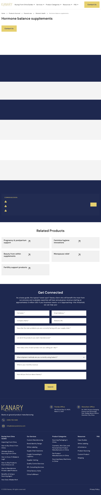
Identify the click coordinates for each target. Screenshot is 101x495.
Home (3, 13)
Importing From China (9, 442)
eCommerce (82, 447)
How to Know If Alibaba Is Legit (10, 458)
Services (39, 5)
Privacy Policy (95, 489)
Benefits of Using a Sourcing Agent (7, 475)
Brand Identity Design (34, 444)
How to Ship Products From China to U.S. (9, 464)
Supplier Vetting (32, 460)
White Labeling (32, 447)
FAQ (75, 5)
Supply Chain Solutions (35, 451)
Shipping (81, 458)
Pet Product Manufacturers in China (60, 454)
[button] (25, 4)
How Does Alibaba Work (9, 480)
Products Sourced (14, 13)
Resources (66, 5)
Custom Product (83, 454)
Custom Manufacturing (35, 440)
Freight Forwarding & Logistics (34, 455)
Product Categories (53, 5)
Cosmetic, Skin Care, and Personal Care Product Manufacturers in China (61, 448)
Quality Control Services (35, 464)
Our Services (31, 436)
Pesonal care (28, 13)
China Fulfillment (32, 474)
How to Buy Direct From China (9, 447)
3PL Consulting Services (35, 467)
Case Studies (82, 440)
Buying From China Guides (24, 5)
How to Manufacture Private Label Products (9, 469)
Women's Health (40, 13)
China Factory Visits (34, 471)
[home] (7, 4)
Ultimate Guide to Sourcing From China (8, 452)
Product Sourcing (84, 451)
